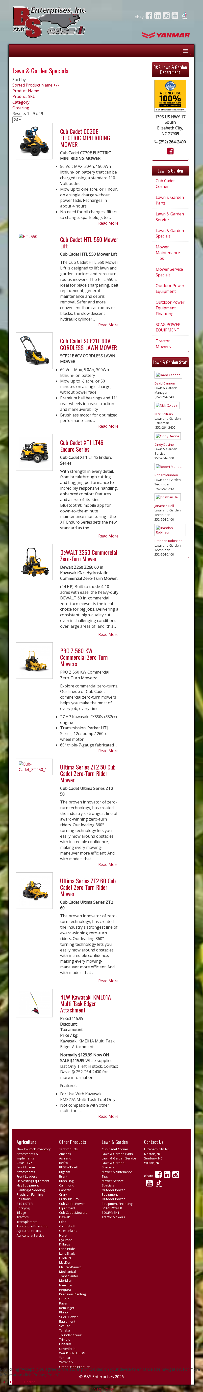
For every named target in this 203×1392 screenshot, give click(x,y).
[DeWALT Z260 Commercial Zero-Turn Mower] (34, 564)
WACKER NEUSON (72, 1353)
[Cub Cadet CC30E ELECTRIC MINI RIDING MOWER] (34, 143)
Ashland (65, 1158)
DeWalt (64, 1217)
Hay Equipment (28, 1185)
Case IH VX (24, 1162)
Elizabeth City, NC (156, 1149)
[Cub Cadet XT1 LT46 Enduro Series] (34, 454)
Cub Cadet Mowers (73, 1212)
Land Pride (67, 1248)
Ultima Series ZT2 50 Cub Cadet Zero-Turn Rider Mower (88, 773)
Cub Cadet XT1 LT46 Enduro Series (81, 445)
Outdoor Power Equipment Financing (170, 307)
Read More (108, 223)
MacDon (65, 1262)
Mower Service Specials (169, 272)
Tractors (23, 1217)
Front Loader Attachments (26, 1169)
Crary (63, 1194)
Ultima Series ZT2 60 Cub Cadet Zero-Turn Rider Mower (88, 887)
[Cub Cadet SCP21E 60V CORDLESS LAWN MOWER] (34, 352)
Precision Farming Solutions (30, 1196)
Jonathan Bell (164, 505)
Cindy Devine (164, 444)
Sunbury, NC (153, 1158)
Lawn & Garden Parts (170, 200)
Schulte (64, 1326)
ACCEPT (9, 1382)
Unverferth (67, 1348)
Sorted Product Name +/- (35, 85)
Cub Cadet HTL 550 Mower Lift (89, 242)
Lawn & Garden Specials (170, 233)
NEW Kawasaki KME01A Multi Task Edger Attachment (85, 1003)
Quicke (64, 1299)
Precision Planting (72, 1294)
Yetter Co (66, 1362)
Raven (63, 1303)
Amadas (65, 1154)
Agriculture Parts (29, 1230)
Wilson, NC (152, 1162)
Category (20, 102)
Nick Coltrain (163, 414)
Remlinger (66, 1307)
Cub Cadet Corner (165, 183)
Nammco (65, 1285)
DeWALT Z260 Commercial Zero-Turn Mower (88, 555)
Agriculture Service (30, 1235)
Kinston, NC (152, 1154)
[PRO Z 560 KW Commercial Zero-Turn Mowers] (34, 662)
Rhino (63, 1312)
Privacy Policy (101, 1389)
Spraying (23, 1208)
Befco (63, 1162)
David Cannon (164, 383)
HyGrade (65, 1240)
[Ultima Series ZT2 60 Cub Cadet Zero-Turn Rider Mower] (34, 892)
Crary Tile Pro (69, 1199)
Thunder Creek (70, 1335)
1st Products (68, 1149)
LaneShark (67, 1253)
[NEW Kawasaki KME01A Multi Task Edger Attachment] (34, 1005)
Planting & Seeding (31, 1190)
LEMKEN (65, 1258)
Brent (63, 1176)
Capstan (65, 1190)
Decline (30, 1382)
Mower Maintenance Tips (168, 252)
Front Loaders (27, 1176)
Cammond (66, 1185)
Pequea (65, 1289)
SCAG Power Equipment (68, 1319)
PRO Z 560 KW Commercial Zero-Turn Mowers (84, 657)
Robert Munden (166, 475)
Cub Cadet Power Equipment (72, 1205)
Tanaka (64, 1330)
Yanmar (64, 1357)
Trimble (64, 1339)
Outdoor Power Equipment (170, 288)
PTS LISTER (25, 1203)
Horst (63, 1235)
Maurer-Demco (70, 1267)
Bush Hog (66, 1181)
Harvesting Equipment (33, 1181)
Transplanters (27, 1221)
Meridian (65, 1280)
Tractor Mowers (163, 343)
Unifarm (65, 1344)
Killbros (64, 1244)
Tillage (21, 1212)
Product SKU (24, 96)
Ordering (20, 108)
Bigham (64, 1172)
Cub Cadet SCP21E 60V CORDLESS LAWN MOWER (88, 344)
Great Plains (68, 1230)
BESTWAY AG (68, 1167)
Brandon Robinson (168, 540)
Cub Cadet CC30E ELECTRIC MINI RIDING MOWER (85, 138)
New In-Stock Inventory (34, 1149)
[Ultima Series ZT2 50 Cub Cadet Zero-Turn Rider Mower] (34, 769)
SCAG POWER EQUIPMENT (168, 327)
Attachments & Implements (27, 1156)
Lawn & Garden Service (170, 216)
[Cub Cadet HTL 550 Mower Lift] (28, 238)
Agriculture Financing (32, 1226)
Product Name (25, 90)
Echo (62, 1221)
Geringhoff (67, 1226)
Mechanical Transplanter (68, 1273)
